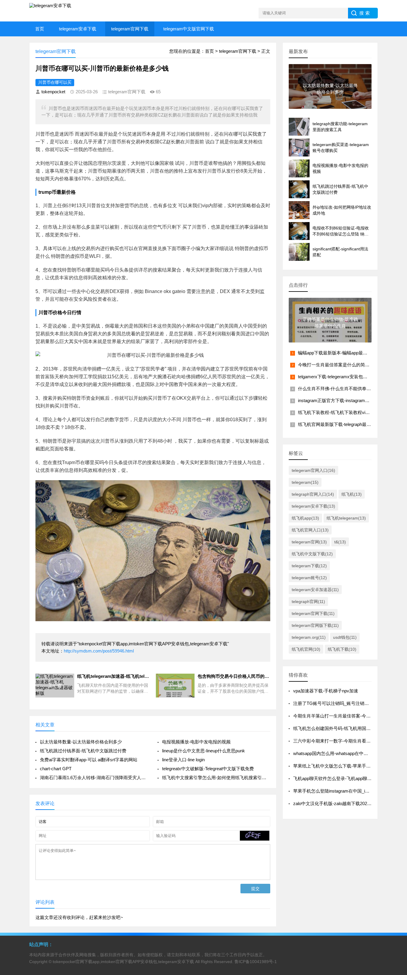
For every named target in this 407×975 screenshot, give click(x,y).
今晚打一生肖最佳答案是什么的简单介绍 (338, 364)
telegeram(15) (305, 482)
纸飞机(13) (351, 494)
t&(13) (340, 542)
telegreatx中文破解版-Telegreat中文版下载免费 (208, 768)
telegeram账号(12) (309, 577)
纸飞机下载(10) (342, 649)
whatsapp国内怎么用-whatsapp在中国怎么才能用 (341, 753)
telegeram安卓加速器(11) (315, 589)
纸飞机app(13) (305, 518)
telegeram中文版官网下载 (188, 28)
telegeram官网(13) (309, 542)
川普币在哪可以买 (55, 82)
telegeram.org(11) (309, 637)
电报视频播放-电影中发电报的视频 (196, 741)
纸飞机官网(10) (306, 649)
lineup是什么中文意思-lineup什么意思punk (203, 750)
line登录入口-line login (183, 759)
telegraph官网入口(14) (313, 494)
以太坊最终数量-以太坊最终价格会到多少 (81, 741)
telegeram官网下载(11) (313, 613)
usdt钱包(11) (345, 637)
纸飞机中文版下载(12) (312, 553)
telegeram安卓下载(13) (313, 506)
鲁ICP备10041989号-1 (255, 961)
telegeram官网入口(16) (313, 470)
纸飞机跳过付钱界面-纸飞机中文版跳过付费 (83, 750)
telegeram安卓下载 (77, 28)
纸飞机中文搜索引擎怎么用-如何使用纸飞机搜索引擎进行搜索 (216, 777)
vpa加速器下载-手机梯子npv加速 (325, 690)
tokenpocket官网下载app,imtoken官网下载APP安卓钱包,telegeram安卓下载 (123, 961)
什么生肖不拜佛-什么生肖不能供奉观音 (336, 388)
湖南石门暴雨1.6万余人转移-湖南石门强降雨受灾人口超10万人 (94, 777)
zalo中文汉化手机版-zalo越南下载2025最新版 (338, 803)
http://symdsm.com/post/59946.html (99, 650)
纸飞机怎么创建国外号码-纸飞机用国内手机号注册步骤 (347, 728)
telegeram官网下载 (129, 28)
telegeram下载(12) (309, 565)
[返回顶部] (395, 871)
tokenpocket (53, 91)
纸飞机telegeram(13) (346, 518)
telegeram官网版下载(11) (315, 625)
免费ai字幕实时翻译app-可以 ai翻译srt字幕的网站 (88, 759)
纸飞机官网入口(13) (310, 530)
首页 (39, 28)
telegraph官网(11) (308, 601)
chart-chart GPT (56, 768)
